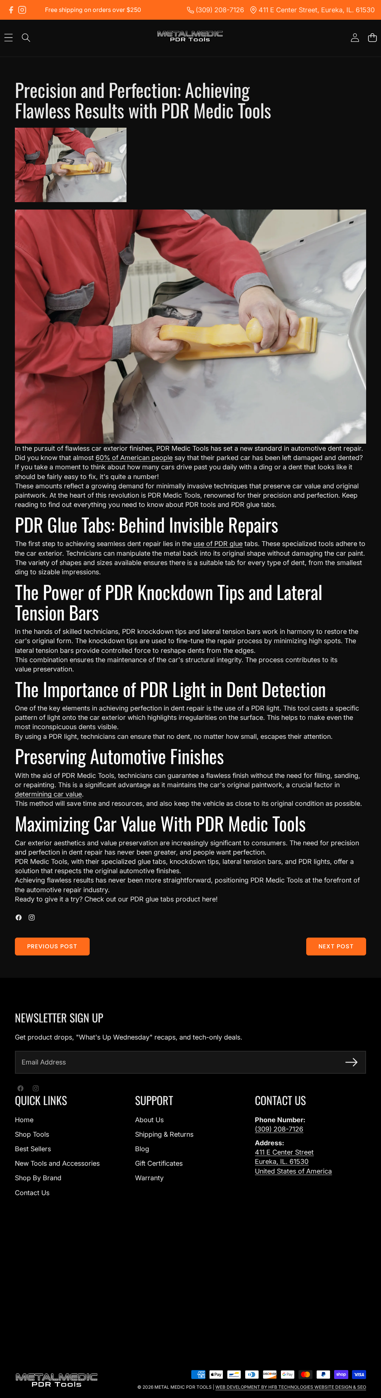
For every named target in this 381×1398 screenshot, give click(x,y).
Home (24, 1120)
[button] (372, 37)
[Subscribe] (351, 1062)
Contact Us (32, 1193)
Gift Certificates (159, 1163)
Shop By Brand (38, 1178)
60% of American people (134, 458)
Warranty (149, 1178)
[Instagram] (22, 10)
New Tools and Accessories (57, 1163)
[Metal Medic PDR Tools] (190, 37)
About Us (149, 1120)
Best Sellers (33, 1149)
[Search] (25, 37)
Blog (142, 1149)
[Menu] (8, 37)
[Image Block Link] (57, 1380)
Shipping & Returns (164, 1134)
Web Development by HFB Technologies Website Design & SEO (290, 1387)
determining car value (48, 794)
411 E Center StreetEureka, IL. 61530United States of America (293, 1161)
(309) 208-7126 (279, 1129)
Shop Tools (32, 1134)
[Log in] (354, 37)
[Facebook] (11, 10)
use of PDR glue (218, 544)
